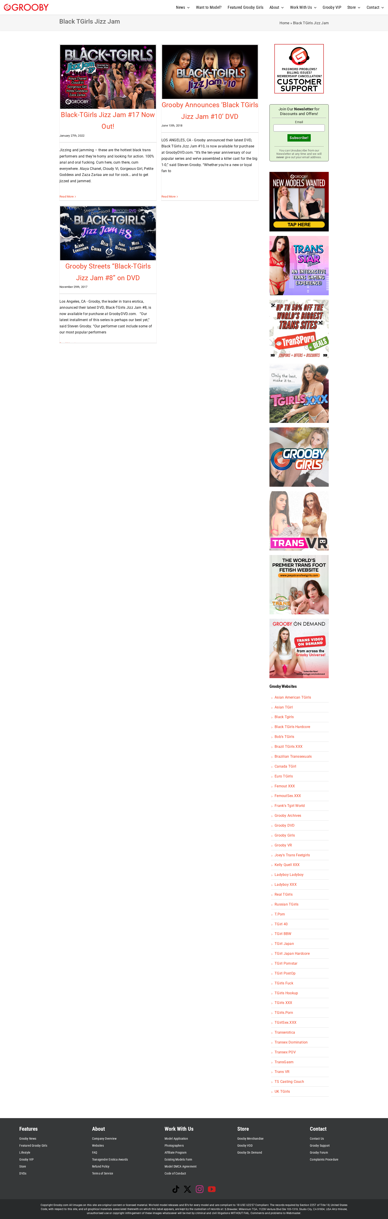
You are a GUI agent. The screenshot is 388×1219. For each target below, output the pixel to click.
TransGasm (284, 1062)
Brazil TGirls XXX (288, 746)
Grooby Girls (285, 835)
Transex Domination (291, 1042)
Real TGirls (284, 894)
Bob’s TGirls (284, 737)
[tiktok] (175, 1189)
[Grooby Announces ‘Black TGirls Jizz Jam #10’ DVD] (210, 72)
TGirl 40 (281, 924)
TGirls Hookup (286, 993)
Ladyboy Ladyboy (289, 875)
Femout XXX (285, 786)
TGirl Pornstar (286, 963)
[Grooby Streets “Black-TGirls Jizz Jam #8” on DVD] (108, 233)
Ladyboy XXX (286, 884)
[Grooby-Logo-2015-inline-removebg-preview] (26, 5)
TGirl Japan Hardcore (292, 953)
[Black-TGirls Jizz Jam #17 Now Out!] (108, 77)
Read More (67, 196)
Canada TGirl (285, 766)
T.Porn (280, 914)
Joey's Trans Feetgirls (292, 855)
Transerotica (285, 1032)
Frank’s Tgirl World (290, 806)
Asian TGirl (284, 707)
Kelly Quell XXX (287, 865)
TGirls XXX (283, 1003)
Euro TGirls (284, 776)
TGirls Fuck (284, 983)
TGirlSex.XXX (285, 1022)
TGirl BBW (283, 934)
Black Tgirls (284, 717)
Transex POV (285, 1052)
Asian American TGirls (293, 697)
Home (284, 23)
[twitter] (187, 1189)
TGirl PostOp (285, 973)
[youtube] (212, 1189)
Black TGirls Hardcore (292, 727)
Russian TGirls (286, 904)
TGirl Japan (284, 943)
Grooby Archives (288, 815)
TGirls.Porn (284, 1012)
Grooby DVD (285, 825)
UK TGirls (282, 1091)
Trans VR (282, 1072)
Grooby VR (283, 845)
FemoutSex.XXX (288, 796)
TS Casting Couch (289, 1081)
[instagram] (199, 1189)
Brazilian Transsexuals (293, 756)
